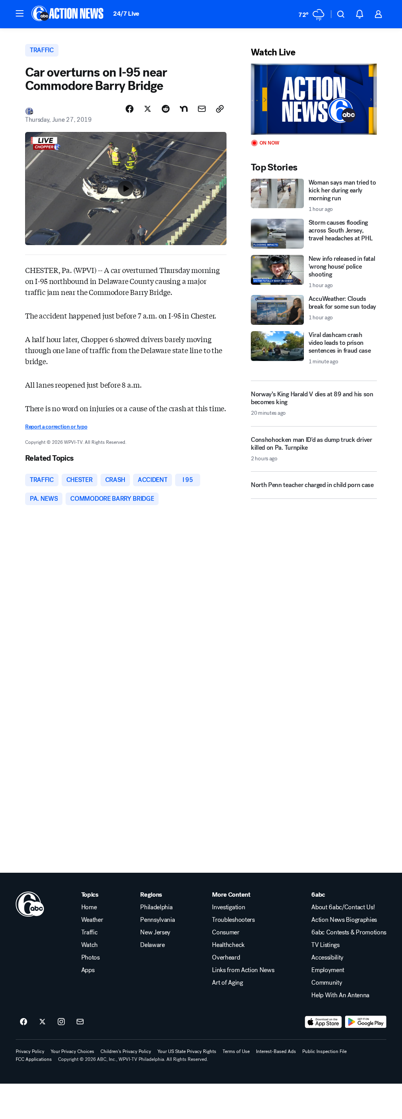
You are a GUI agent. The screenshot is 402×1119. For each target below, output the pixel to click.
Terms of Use (236, 1051)
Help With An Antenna (340, 995)
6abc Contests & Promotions (348, 932)
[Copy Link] (220, 108)
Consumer (225, 932)
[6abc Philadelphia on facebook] (23, 1022)
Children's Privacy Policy (125, 1051)
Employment (327, 970)
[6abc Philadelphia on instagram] (61, 1022)
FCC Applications (34, 1059)
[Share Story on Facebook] (129, 108)
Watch (89, 945)
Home (89, 907)
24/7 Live (126, 13)
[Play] (314, 99)
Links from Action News (243, 970)
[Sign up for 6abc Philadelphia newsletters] (80, 1022)
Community (326, 983)
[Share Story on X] (147, 108)
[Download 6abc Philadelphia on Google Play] (365, 1022)
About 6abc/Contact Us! (343, 907)
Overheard (226, 957)
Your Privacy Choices (72, 1051)
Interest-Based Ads (276, 1051)
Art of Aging (227, 983)
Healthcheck (228, 945)
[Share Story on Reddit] (165, 108)
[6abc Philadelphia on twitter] (42, 1022)
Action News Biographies (344, 920)
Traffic (89, 932)
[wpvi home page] (30, 904)
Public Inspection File (324, 1051)
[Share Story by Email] (201, 108)
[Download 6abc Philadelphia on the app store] (323, 1022)
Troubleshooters (233, 920)
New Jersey (155, 932)
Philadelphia (156, 907)
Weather (92, 920)
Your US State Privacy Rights (186, 1051)
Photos (90, 957)
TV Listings (325, 945)
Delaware (152, 945)
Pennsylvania (157, 920)
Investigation (228, 907)
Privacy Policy (30, 1051)
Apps (88, 970)
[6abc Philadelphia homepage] (68, 14)
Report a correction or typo (56, 426)
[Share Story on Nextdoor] (183, 108)
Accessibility (327, 957)
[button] (19, 13)
